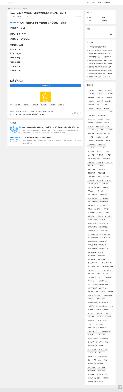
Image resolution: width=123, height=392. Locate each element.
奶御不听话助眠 (103, 284)
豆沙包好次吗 (104, 230)
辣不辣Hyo (91, 345)
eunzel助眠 (109, 97)
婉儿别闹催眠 (91, 255)
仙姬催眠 (90, 183)
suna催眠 (99, 133)
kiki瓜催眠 (104, 104)
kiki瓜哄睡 (98, 108)
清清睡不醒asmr (103, 219)
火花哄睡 (97, 209)
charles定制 (109, 94)
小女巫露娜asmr (92, 194)
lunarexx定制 (91, 119)
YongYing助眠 (92, 327)
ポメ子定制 (108, 155)
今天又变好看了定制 (107, 270)
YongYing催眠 (99, 324)
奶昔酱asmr (91, 212)
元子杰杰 (100, 191)
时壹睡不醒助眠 (92, 302)
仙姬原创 (90, 187)
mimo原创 (99, 122)
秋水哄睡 (52, 104)
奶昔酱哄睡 (100, 216)
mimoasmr (109, 119)
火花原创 (90, 209)
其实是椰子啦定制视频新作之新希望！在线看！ (31, 114)
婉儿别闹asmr (92, 252)
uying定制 (90, 313)
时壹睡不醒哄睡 (103, 302)
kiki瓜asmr (91, 104)
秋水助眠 (35, 104)
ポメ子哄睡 (100, 155)
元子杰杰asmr (92, 191)
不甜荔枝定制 (101, 173)
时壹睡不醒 (91, 299)
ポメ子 (99, 151)
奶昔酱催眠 (106, 212)
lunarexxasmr (92, 112)
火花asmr (98, 205)
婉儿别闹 (100, 252)
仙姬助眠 (105, 183)
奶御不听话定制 (103, 288)
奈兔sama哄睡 (92, 360)
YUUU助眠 (91, 277)
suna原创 (98, 137)
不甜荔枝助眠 (101, 169)
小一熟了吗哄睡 (103, 338)
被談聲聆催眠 (101, 371)
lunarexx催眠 (109, 112)
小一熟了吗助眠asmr (104, 331)
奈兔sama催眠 (102, 360)
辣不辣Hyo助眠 (92, 349)
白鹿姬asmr (99, 313)
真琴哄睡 (90, 295)
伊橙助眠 (90, 378)
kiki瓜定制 (106, 108)
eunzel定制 (108, 101)
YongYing (90, 324)
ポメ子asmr (91, 151)
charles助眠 (91, 94)
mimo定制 (91, 126)
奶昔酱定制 (108, 216)
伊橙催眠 (90, 381)
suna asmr (107, 133)
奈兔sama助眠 (92, 356)
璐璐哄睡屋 (102, 241)
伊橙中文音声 (99, 381)
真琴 (97, 291)
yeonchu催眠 (91, 144)
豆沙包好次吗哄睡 (93, 237)
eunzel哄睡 (100, 101)
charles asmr (91, 90)
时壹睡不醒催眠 (101, 299)
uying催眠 (90, 309)
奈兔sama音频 (102, 356)
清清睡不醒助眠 (92, 223)
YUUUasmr (91, 273)
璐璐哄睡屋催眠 (92, 245)
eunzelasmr (100, 97)
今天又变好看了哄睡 (93, 270)
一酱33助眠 (91, 162)
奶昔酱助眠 (91, 216)
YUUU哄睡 (99, 277)
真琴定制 (97, 295)
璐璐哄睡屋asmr (92, 241)
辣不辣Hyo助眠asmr (104, 342)
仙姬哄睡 (97, 187)
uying (111, 306)
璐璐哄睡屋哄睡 (92, 248)
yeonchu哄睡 (91, 148)
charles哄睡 (100, 94)
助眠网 (10, 3)
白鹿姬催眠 (91, 317)
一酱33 (99, 158)
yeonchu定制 (101, 148)
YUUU (98, 273)
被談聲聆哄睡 (91, 371)
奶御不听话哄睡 (92, 288)
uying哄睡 (106, 309)
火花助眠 (105, 205)
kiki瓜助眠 (90, 108)
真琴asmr (90, 291)
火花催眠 (90, 205)
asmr (93, 2)
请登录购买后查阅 (46, 85)
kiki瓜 (97, 104)
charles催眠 (107, 90)
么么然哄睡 (100, 180)
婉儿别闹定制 (101, 259)
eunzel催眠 (91, 97)
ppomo (107, 126)
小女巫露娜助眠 (103, 198)
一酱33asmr (91, 158)
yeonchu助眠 (101, 144)
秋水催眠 (17, 104)
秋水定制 (61, 104)
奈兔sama (101, 353)
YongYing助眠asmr (102, 320)
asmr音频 (107, 2)
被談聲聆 (90, 363)
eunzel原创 (91, 101)
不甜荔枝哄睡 (91, 173)
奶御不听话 (102, 281)
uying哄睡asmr (103, 306)
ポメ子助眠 (91, 155)
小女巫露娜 (102, 194)
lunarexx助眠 (91, 115)
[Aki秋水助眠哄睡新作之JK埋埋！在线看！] (15, 140)
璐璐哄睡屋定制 (103, 248)
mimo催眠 (100, 119)
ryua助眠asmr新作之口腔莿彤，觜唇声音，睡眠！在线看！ (34, 111)
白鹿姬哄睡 (108, 317)
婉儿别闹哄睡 (91, 259)
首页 (88, 2)
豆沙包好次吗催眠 (93, 234)
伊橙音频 (97, 378)
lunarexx (100, 112)
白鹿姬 (107, 313)
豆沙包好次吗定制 (105, 237)
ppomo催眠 (91, 130)
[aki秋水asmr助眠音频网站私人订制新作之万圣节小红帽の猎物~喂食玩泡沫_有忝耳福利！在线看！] (15, 130)
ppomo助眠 (100, 130)
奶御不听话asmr (92, 281)
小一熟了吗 (91, 335)
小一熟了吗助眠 (92, 338)
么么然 (99, 176)
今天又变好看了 (106, 263)
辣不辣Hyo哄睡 (103, 349)
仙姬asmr (98, 183)
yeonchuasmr (99, 140)
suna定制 (90, 140)
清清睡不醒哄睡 (92, 227)
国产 (19, 8)
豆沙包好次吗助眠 (105, 234)
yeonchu (108, 140)
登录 (99, 2)
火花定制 (105, 209)
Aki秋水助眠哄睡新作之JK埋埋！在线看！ (37, 138)
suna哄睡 (106, 137)
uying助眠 (98, 309)
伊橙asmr (103, 374)
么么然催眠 (106, 176)
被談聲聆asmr (99, 363)
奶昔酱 (99, 212)
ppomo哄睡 (109, 130)
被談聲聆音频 (101, 367)
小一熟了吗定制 (92, 342)
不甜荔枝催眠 (91, 169)
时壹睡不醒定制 (92, 306)
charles (100, 90)
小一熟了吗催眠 (101, 335)
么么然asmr (91, 176)
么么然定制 (108, 180)
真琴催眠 (103, 291)
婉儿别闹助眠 (101, 255)
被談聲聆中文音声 (93, 374)
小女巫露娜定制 (103, 201)
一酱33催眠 (106, 158)
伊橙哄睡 (105, 378)
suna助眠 (90, 137)
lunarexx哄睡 (101, 115)
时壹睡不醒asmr (107, 295)
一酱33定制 (109, 162)
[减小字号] (80, 16)
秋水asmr (14, 22)
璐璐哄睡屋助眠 (103, 245)
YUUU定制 (108, 277)
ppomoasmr (99, 126)
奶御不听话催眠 (92, 284)
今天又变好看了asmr (94, 263)
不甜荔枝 (100, 166)
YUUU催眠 (105, 273)
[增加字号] (77, 16)
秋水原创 (44, 104)
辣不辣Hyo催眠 (100, 345)
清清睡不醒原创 (103, 223)
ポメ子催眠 (106, 151)
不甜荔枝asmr (92, 166)
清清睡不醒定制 (103, 227)
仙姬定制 (105, 187)
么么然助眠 (91, 180)
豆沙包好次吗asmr (93, 230)
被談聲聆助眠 (91, 367)
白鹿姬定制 (91, 320)
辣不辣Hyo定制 (92, 353)
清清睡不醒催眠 (92, 219)
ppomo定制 (91, 133)
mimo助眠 (91, 122)
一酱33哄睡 (100, 162)
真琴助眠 (110, 291)
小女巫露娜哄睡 (92, 201)
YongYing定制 (92, 331)
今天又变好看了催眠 (93, 266)
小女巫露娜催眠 (92, 198)
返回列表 (75, 113)
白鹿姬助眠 (100, 317)
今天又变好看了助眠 (107, 266)
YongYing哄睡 (102, 327)
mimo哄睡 (107, 122)
